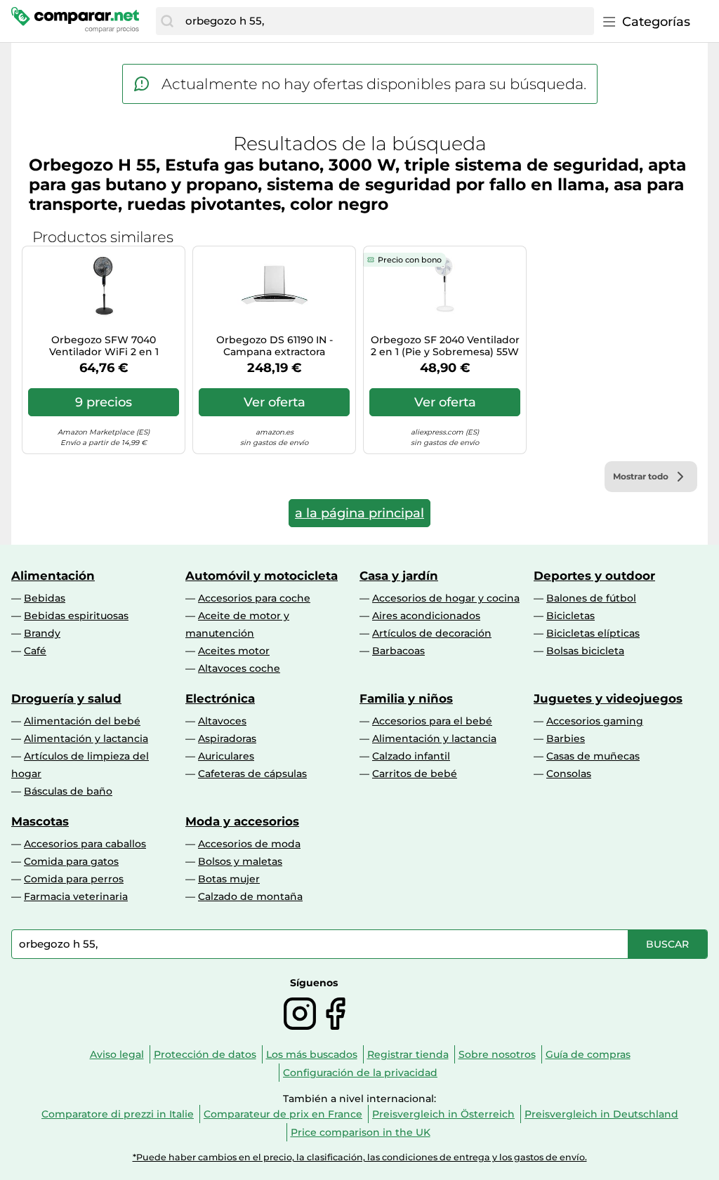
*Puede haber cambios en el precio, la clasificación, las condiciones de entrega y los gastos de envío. (360, 1157)
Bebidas (44, 598)
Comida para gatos (71, 861)
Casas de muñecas (593, 756)
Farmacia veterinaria (76, 896)
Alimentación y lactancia (86, 738)
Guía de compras (588, 1054)
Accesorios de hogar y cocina (446, 598)
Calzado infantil (411, 756)
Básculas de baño (68, 791)
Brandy (42, 633)
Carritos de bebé (414, 773)
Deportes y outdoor (594, 576)
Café (35, 650)
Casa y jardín (399, 576)
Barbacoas (398, 650)
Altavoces (222, 721)
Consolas (568, 773)
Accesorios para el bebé (432, 721)
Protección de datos (205, 1054)
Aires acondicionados (426, 615)
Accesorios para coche (254, 598)
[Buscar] (167, 21)
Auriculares (226, 756)
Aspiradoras (227, 738)
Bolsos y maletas (240, 861)
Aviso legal (117, 1054)
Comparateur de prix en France (283, 1114)
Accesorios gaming (594, 721)
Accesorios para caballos (85, 843)
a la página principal (359, 513)
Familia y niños (406, 698)
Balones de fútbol (591, 598)
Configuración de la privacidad (360, 1072)
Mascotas (40, 821)
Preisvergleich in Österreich (443, 1114)
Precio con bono (410, 260)
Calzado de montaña (250, 896)
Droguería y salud (66, 698)
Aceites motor (234, 650)
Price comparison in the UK (360, 1132)
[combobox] (386, 21)
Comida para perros (74, 879)
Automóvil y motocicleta (261, 576)
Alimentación (53, 576)
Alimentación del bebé (82, 721)
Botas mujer (229, 879)
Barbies (565, 738)
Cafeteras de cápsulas (252, 773)
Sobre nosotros (497, 1054)
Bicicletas (570, 615)
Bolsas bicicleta (585, 650)
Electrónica (220, 698)
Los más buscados (311, 1054)
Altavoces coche (239, 668)
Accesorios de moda (249, 843)
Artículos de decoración (432, 633)
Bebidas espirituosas (76, 615)
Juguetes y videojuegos (608, 698)
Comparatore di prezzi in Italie (117, 1114)
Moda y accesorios (242, 821)
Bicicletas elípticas (593, 633)
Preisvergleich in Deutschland (601, 1114)
